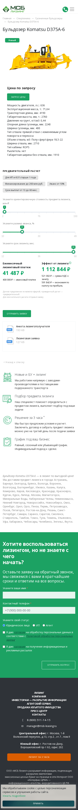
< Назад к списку (13, 362)
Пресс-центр (39, 711)
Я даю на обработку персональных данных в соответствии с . (39, 636)
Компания (39, 696)
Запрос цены (18, 97)
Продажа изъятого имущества (39, 707)
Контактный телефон (16, 603)
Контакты (39, 714)
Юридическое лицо (18, 625)
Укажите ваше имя (14, 588)
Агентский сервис (39, 703)
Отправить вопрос (58, 665)
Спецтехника (23, 18)
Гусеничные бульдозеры (48, 18)
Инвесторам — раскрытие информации (39, 700)
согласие (19, 632)
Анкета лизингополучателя (33, 326)
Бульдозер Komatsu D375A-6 (23, 21)
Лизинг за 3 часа (39, 757)
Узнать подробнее (14, 795)
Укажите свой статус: (16, 620)
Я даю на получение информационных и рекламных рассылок (36, 648)
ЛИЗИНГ (39, 692)
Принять (38, 803)
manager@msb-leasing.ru (42, 726)
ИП (38, 625)
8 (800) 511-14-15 (38, 720)
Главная (7, 18)
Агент (49, 625)
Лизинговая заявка (28, 338)
